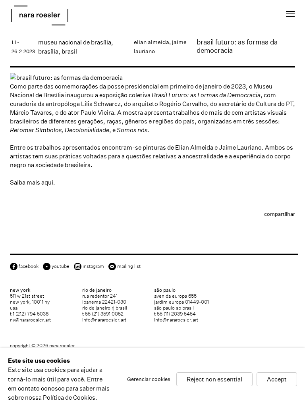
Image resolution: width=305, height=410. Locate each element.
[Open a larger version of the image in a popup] (152, 77)
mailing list (129, 266)
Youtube (60, 266)
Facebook (29, 266)
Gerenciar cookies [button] (148, 378)
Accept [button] (277, 379)
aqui (47, 182)
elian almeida (151, 42)
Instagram (93, 266)
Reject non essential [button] (214, 379)
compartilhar (279, 214)
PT (262, 15)
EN (251, 15)
